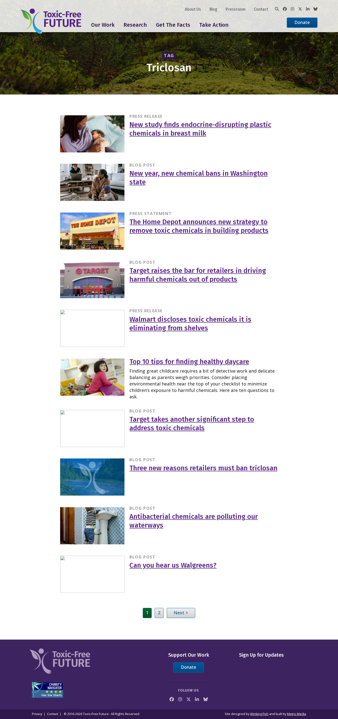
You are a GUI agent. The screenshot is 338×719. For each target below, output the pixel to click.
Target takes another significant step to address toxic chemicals (191, 423)
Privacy (37, 714)
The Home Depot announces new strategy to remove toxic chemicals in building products (198, 226)
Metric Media (296, 714)
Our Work (103, 25)
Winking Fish (259, 714)
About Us (193, 9)
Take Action (214, 25)
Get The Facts (173, 25)
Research (135, 25)
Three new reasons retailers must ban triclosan (203, 468)
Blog (213, 9)
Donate (302, 22)
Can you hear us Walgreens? (173, 565)
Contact (261, 9)
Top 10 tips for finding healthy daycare (189, 362)
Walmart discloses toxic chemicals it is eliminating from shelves (190, 323)
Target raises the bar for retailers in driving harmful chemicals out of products (197, 274)
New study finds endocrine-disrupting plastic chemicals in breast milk (200, 128)
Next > (181, 613)
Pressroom (235, 9)
